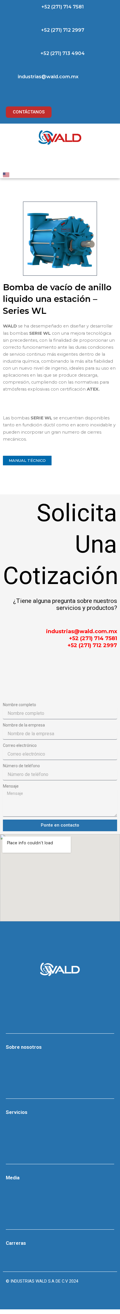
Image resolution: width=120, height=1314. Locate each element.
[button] (60, 7)
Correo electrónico (20, 745)
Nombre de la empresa (24, 725)
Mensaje (11, 786)
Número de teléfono (21, 765)
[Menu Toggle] (60, 160)
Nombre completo (19, 704)
